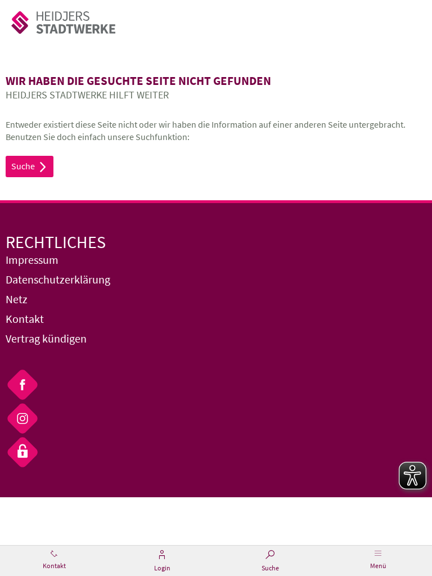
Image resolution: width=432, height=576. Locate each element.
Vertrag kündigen (46, 338)
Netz (17, 299)
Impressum (32, 260)
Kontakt (25, 319)
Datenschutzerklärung (58, 279)
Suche (29, 166)
